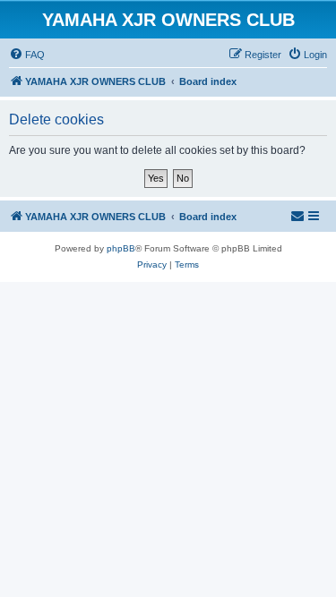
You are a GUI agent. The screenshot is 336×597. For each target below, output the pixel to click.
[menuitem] (27, 54)
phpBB (121, 248)
